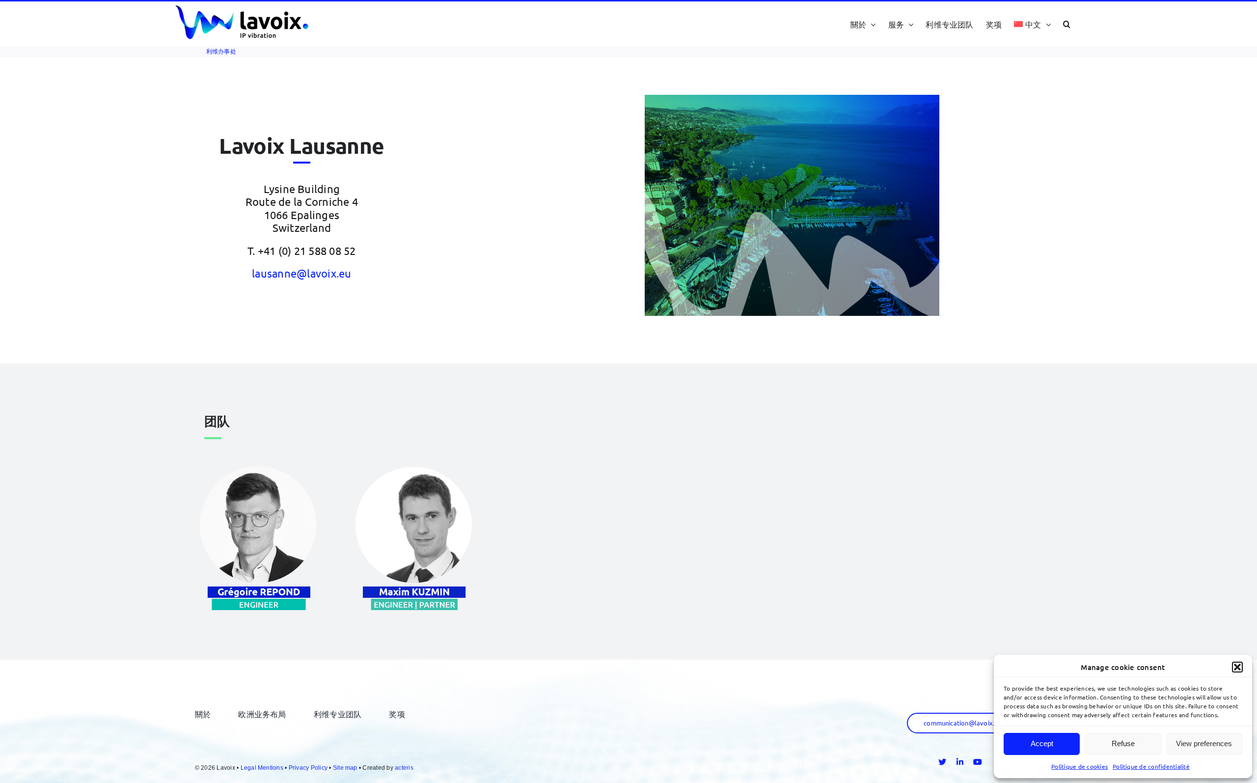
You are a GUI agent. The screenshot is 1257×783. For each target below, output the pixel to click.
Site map (345, 767)
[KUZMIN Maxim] (414, 468)
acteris (404, 767)
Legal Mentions (262, 767)
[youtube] (977, 762)
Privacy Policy (308, 767)
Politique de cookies (1079, 766)
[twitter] (942, 762)
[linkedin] (959, 762)
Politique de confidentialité (1151, 766)
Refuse (1123, 743)
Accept (1042, 743)
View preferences (1204, 743)
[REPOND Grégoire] (259, 468)
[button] (1237, 667)
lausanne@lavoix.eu (301, 273)
